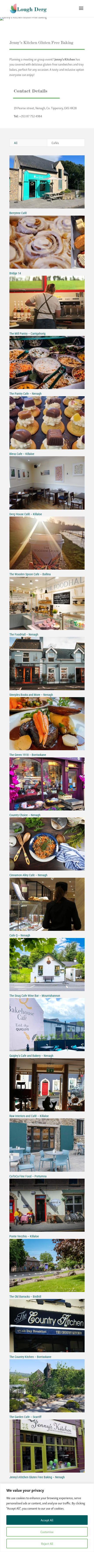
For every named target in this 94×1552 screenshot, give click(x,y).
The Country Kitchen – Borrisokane (30, 1357)
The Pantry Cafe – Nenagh (25, 393)
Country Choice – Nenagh (24, 815)
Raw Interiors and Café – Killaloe (29, 1116)
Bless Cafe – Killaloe (21, 454)
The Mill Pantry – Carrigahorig (27, 333)
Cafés (55, 142)
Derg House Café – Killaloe (25, 514)
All (15, 142)
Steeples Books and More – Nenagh (31, 694)
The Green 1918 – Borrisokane (27, 755)
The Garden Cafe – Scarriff (25, 1417)
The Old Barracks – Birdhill (25, 1296)
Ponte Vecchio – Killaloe (24, 1236)
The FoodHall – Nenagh (23, 634)
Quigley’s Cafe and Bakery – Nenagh (31, 1055)
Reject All (47, 1543)
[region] (47, 1517)
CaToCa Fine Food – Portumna (28, 1176)
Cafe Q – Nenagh (19, 935)
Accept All (47, 1519)
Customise (47, 1531)
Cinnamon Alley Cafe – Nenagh (28, 875)
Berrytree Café (18, 213)
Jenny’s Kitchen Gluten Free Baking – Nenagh (37, 1477)
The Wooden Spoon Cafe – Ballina (30, 574)
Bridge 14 (15, 273)
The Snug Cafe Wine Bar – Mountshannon (34, 995)
